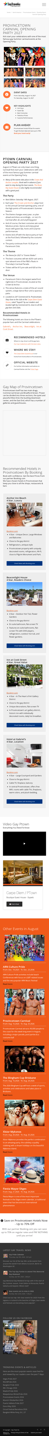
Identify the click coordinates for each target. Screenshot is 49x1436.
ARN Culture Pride (14, 966)
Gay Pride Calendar (16, 1254)
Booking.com (12, 531)
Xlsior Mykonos (12, 1131)
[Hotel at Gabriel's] (24, 755)
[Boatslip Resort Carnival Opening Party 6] (13, 72)
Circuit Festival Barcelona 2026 (15, 1409)
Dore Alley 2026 (9, 1406)
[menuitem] (43, 4)
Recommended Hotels (29, 337)
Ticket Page (34, 369)
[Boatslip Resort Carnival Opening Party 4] (35, 72)
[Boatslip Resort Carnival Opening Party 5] (35, 83)
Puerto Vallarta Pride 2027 (13, 1403)
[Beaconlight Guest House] (24, 594)
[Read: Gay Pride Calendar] (5, 1255)
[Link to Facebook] (41, 1429)
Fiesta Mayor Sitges (14, 1188)
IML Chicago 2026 (10, 1388)
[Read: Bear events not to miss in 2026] (5, 1292)
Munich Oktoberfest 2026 (13, 1400)
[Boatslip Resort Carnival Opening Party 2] (24, 56)
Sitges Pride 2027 (10, 1379)
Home (8, 12)
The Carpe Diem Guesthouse (23, 354)
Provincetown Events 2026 (13, 1397)
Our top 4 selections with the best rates (27, 344)
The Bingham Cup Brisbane (19, 1077)
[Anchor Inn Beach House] (24, 514)
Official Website (26, 362)
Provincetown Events (29, 12)
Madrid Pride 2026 (10, 1391)
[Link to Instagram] (44, 1429)
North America (17, 12)
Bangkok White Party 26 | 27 (14, 1412)
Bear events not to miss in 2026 (21, 1291)
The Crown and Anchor (24, 203)
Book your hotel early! (22, 133)
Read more (7, 984)
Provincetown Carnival (16, 1020)
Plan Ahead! (22, 125)
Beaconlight (29, 326)
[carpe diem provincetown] (23, 885)
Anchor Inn (17, 326)
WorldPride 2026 (9, 1382)
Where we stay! (25, 349)
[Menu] (43, 4)
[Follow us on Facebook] (20, 1353)
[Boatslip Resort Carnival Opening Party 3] (13, 83)
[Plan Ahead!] (6, 127)
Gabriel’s (6, 326)
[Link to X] (37, 1429)
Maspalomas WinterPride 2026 (15, 1394)
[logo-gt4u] (20, 4)
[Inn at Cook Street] (24, 676)
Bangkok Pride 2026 (11, 1385)
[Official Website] (7, 365)
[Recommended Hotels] (7, 340)
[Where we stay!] (7, 352)
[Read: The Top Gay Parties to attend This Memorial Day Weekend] (5, 1273)
